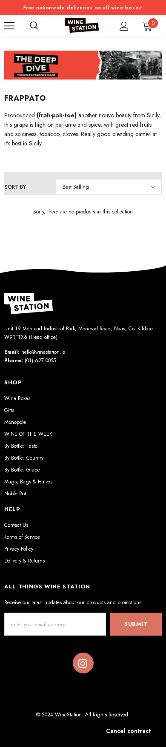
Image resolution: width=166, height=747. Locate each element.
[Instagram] (83, 663)
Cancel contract (128, 731)
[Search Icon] (34, 26)
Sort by (15, 187)
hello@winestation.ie (43, 352)
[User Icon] (124, 26)
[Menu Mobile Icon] (9, 26)
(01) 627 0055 (40, 360)
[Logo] (82, 25)
